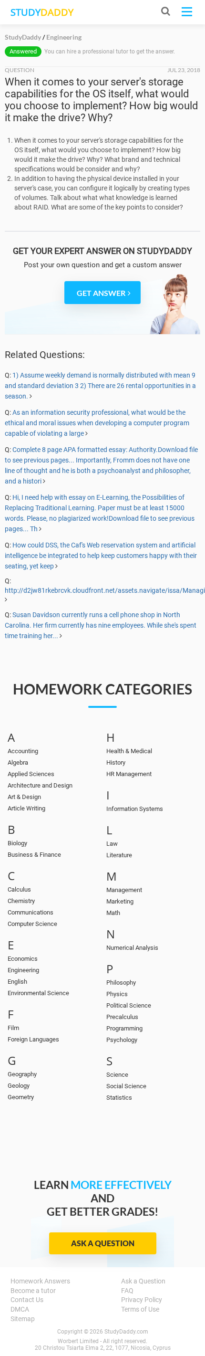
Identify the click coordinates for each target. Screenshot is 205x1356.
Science (117, 1074)
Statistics (119, 1097)
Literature (119, 855)
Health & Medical (129, 751)
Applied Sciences (31, 774)
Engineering (23, 970)
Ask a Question (102, 1243)
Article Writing (26, 808)
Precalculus (122, 1016)
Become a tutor (33, 1290)
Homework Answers (40, 1281)
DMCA (19, 1309)
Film (13, 1027)
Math (113, 912)
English (17, 981)
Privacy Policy (141, 1299)
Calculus (19, 889)
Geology (19, 1085)
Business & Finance (34, 854)
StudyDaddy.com (126, 1331)
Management (124, 889)
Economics (23, 958)
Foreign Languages (33, 1039)
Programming (124, 1028)
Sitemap (22, 1319)
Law (112, 843)
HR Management (129, 774)
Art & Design (24, 796)
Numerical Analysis (132, 947)
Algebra (18, 762)
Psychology (121, 1039)
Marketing (119, 901)
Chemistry (21, 900)
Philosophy (121, 982)
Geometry (21, 1097)
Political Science (128, 1005)
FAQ (127, 1290)
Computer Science (32, 923)
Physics (117, 994)
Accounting (23, 751)
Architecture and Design (40, 785)
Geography (22, 1074)
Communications (30, 912)
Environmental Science (38, 993)
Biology (17, 843)
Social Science (126, 1086)
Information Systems (134, 808)
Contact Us (26, 1299)
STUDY (41, 12)
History (115, 762)
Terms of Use (140, 1309)
